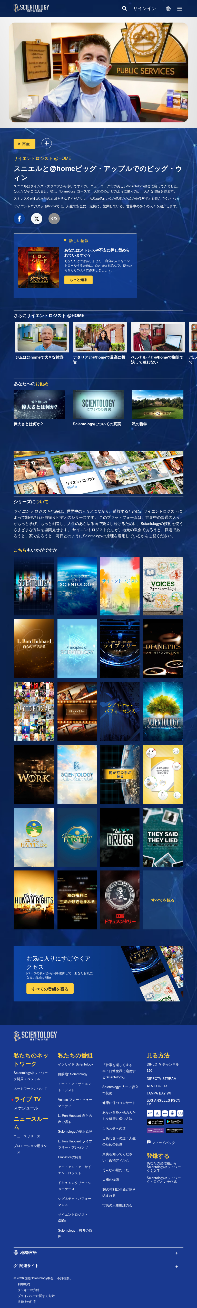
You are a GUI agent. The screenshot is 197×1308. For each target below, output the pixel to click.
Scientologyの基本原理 (75, 1131)
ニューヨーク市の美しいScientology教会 (120, 186)
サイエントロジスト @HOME (42, 158)
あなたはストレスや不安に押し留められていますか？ (97, 252)
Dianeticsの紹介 (70, 1156)
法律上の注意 (27, 1301)
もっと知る (78, 279)
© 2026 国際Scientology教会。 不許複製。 (43, 1278)
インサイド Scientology (75, 1064)
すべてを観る (162, 900)
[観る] (77, 648)
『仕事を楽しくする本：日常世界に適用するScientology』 (119, 1070)
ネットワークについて (30, 1088)
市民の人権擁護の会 (117, 1205)
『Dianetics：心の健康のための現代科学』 (119, 198)
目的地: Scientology (72, 1073)
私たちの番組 (75, 1055)
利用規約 (24, 1284)
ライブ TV (27, 1099)
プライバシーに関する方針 (36, 1295)
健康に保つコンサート (119, 1102)
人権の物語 (110, 1179)
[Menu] (179, 8)
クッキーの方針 (28, 1289)
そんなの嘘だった (115, 1169)
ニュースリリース (27, 1135)
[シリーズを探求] (34, 586)
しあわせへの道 (114, 1128)
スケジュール (26, 1108)
